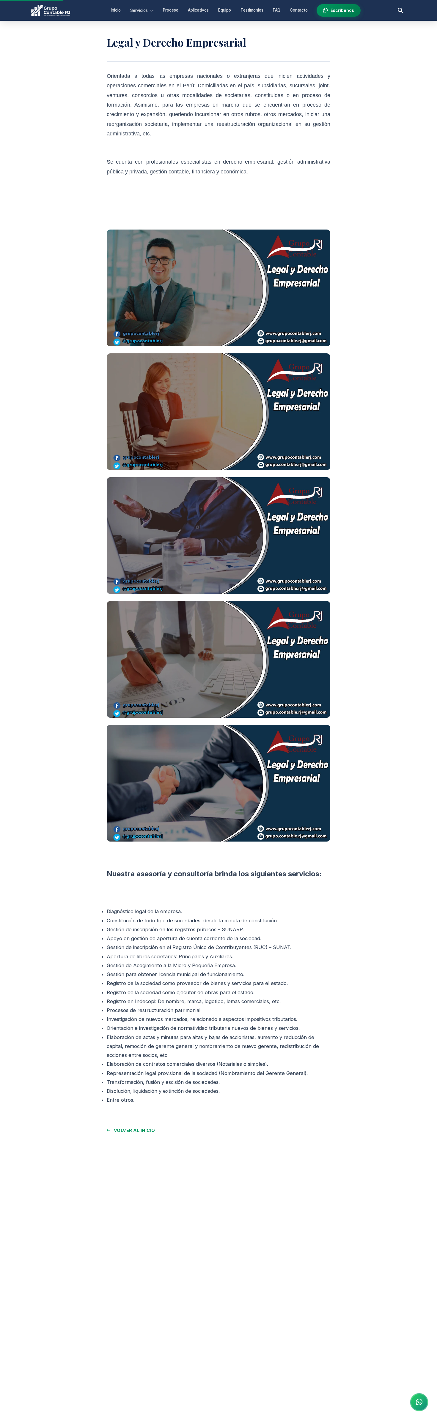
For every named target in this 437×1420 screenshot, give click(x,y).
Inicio (116, 10)
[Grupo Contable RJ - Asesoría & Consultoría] (50, 10)
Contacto (299, 10)
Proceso (170, 10)
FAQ (276, 10)
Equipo (224, 10)
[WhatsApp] (419, 1402)
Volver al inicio (134, 1130)
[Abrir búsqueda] (400, 10)
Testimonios (251, 10)
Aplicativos (198, 10)
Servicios (139, 10)
